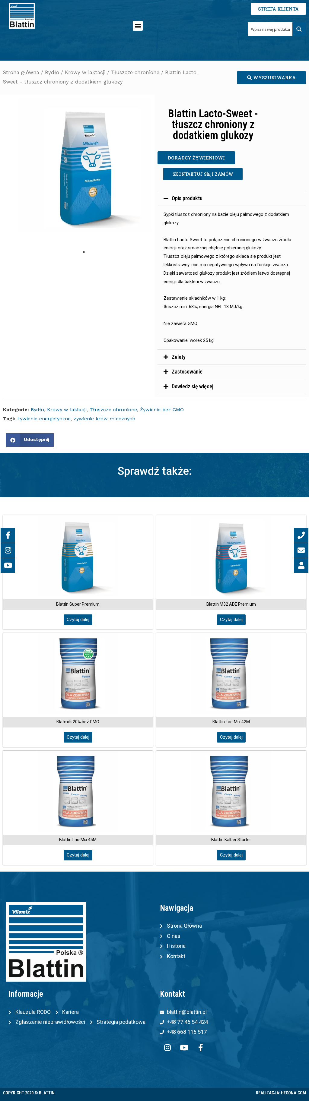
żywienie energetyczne (44, 418)
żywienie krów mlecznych (104, 418)
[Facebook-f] (200, 1047)
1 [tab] (84, 252)
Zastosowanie (187, 371)
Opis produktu (187, 198)
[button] (138, 26)
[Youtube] (184, 1047)
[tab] (232, 198)
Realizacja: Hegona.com (281, 1092)
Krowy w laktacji (85, 72)
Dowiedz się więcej (192, 386)
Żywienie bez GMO (162, 409)
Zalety (179, 357)
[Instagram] (167, 1047)
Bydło (52, 72)
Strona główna (21, 72)
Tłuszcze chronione (135, 72)
